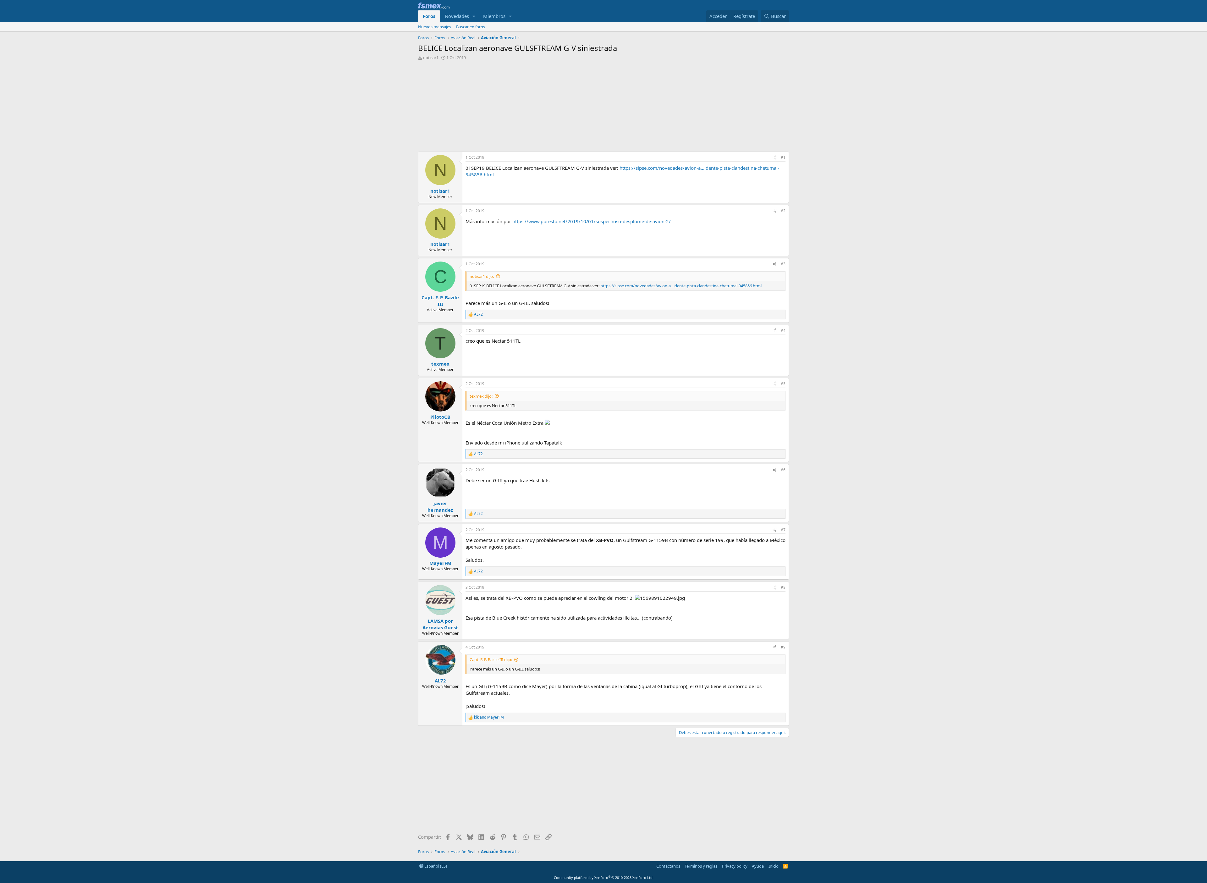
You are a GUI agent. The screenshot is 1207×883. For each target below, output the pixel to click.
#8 (783, 587)
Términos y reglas (701, 866)
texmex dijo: (481, 396)
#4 (783, 330)
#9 (783, 647)
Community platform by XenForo (603, 877)
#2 (783, 210)
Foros (429, 16)
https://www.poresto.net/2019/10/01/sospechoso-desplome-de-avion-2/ (591, 221)
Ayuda (758, 866)
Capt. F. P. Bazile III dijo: (491, 659)
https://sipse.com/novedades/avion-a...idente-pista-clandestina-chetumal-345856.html (681, 286)
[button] (474, 16)
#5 (783, 383)
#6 (783, 469)
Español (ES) (435, 866)
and (489, 717)
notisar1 (430, 57)
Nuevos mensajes (434, 27)
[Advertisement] (603, 107)
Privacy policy (734, 866)
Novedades (457, 16)
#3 (783, 264)
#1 (783, 157)
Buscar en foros (470, 27)
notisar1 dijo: (482, 276)
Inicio (774, 866)
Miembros (494, 16)
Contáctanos (668, 866)
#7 (783, 530)
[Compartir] (774, 157)
